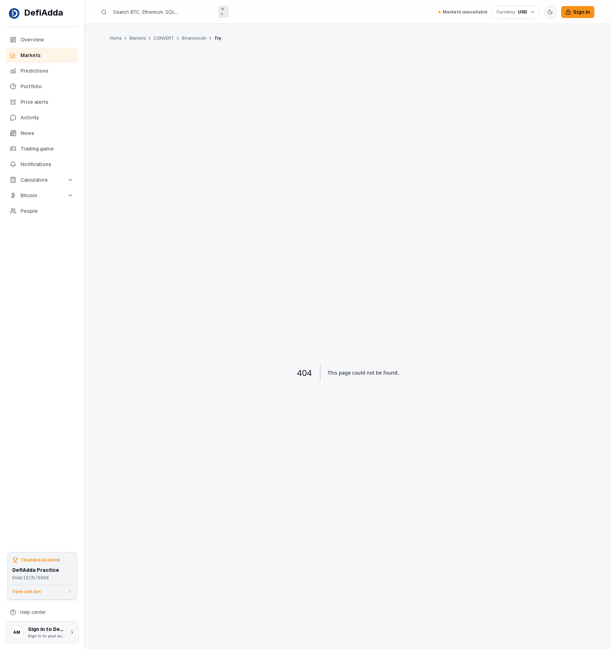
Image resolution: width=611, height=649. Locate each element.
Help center (33, 612)
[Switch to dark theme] (550, 12)
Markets (137, 38)
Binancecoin (194, 38)
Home (116, 38)
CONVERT (163, 38)
